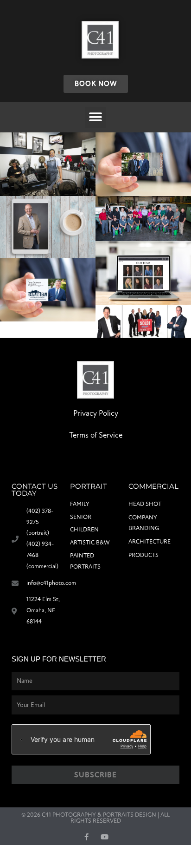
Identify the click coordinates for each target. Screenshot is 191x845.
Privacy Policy (95, 413)
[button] (95, 117)
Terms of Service (95, 435)
